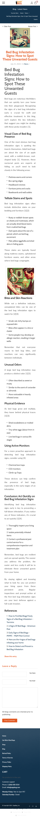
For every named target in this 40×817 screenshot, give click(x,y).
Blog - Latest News (20, 9)
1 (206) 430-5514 (13, 785)
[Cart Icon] (35, 3)
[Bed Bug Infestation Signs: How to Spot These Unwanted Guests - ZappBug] (20, 38)
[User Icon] (32, 3)
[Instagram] (32, 806)
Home (21, 13)
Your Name (32, 673)
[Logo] (18, 2)
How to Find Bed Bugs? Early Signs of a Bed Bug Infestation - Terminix (20, 619)
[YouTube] (36, 806)
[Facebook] (29, 806)
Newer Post (32, 26)
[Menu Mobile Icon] (3, 2)
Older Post (7, 26)
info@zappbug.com (13, 787)
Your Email (32, 680)
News (26, 13)
